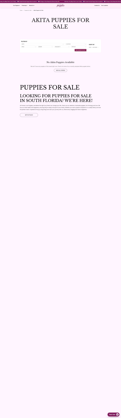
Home (21, 10)
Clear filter (81, 50)
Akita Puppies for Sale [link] (38, 10)
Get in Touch (29, 115)
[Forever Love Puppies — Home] (60, 5)
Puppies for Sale (28, 10)
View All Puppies (60, 70)
